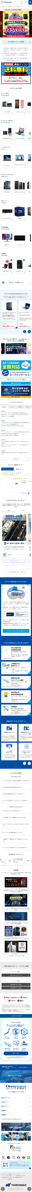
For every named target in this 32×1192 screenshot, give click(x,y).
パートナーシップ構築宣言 (7, 1179)
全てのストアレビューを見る (11, 473)
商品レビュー (20, 469)
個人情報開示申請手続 (17, 1177)
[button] (3, 24)
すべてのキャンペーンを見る (16, 42)
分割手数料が (14, 10)
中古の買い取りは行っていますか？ (14, 794)
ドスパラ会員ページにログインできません (16, 800)
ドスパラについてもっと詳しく (16, 631)
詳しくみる (16, 1053)
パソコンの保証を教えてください (13, 832)
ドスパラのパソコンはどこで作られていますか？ (16, 825)
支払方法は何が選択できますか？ (13, 787)
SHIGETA (9, 554)
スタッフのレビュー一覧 (16, 572)
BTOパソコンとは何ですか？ (12, 811)
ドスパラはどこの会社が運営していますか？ (16, 781)
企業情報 (3, 1115)
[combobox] (19, 6)
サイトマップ (4, 1174)
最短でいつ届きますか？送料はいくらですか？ (15, 840)
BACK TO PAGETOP (17, 1016)
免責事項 (10, 1174)
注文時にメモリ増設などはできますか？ (15, 817)
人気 (23, 510)
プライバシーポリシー (17, 1174)
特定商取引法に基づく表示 (7, 1177)
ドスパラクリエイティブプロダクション (11, 1119)
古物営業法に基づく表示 (20, 1175)
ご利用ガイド (4, 1102)
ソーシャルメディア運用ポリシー (8, 1175)
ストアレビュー (7, 469)
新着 (9, 510)
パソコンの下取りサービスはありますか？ (16, 847)
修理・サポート (5, 1106)
